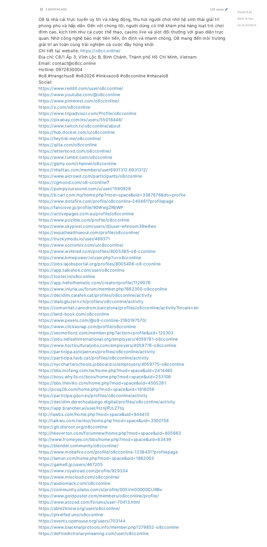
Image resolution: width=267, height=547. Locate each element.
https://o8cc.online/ (100, 50)
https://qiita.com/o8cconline (68, 144)
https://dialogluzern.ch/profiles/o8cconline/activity (91, 301)
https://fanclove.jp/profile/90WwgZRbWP (81, 207)
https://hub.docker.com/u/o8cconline (77, 132)
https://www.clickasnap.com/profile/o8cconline (87, 326)
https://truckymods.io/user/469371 (74, 238)
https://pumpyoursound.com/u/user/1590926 (85, 188)
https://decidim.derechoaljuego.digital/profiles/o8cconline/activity (107, 401)
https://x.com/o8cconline (64, 107)
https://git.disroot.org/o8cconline (73, 426)
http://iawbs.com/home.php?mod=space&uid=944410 (94, 414)
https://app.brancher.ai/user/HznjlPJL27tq (81, 408)
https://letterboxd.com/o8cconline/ (75, 151)
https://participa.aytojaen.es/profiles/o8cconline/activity (97, 351)
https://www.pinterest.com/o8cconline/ (79, 100)
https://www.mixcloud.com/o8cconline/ (79, 477)
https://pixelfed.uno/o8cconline (71, 514)
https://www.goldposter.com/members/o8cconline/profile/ (99, 495)
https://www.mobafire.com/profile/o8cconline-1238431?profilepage (108, 452)
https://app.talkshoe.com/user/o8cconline (81, 270)
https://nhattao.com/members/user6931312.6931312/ (93, 169)
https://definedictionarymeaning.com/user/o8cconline (94, 533)
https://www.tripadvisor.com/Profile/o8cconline (87, 113)
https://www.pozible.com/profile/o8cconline (84, 220)
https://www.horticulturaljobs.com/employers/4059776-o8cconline (108, 345)
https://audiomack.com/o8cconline (74, 483)
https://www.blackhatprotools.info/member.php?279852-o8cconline (109, 527)
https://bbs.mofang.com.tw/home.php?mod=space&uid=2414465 (106, 370)
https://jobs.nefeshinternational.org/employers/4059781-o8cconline (108, 339)
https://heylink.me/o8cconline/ (70, 138)
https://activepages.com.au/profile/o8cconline (86, 213)
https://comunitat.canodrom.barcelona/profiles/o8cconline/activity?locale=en (118, 307)
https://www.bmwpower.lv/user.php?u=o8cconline (90, 257)
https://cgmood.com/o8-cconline (73, 182)
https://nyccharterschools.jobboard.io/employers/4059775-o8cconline (111, 364)
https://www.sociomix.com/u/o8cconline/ (81, 245)
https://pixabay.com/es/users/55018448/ (81, 119)
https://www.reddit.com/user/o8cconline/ (81, 88)
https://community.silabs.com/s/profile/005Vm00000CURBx (100, 489)
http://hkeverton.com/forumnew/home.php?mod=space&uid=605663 (110, 433)
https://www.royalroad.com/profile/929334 (83, 470)
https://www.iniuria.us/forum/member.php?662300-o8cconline (103, 289)
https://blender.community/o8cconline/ (78, 445)
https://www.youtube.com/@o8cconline (79, 94)
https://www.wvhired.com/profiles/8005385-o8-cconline (97, 251)
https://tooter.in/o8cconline (67, 276)
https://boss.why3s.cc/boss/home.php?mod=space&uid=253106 (105, 376)
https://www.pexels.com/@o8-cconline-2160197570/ (93, 320)
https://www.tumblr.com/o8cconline (75, 157)
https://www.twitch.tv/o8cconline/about (79, 126)
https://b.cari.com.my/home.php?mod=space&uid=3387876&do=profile (112, 194)
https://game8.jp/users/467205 (71, 464)
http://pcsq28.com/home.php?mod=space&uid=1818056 (97, 389)
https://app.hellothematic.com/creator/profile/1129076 (95, 282)
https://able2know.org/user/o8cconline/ (79, 508)
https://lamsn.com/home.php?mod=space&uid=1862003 (96, 458)
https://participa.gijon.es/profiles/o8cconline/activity (93, 395)
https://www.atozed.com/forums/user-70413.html (89, 502)
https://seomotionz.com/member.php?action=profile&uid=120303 (106, 332)
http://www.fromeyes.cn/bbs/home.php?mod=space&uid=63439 (105, 439)
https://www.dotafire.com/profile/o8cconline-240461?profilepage (106, 201)
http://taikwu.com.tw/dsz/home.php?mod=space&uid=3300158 (104, 420)
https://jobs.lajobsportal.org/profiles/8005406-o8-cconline (100, 263)
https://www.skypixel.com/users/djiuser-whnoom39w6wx (97, 226)
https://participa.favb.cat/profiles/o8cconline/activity (94, 357)
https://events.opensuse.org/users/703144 (82, 520)
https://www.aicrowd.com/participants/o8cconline (90, 176)
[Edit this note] (226, 9)
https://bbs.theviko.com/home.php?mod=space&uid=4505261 (102, 383)
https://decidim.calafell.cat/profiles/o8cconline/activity (95, 295)
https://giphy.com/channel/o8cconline (78, 163)
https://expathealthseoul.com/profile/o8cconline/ (89, 232)
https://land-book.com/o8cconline (74, 314)
